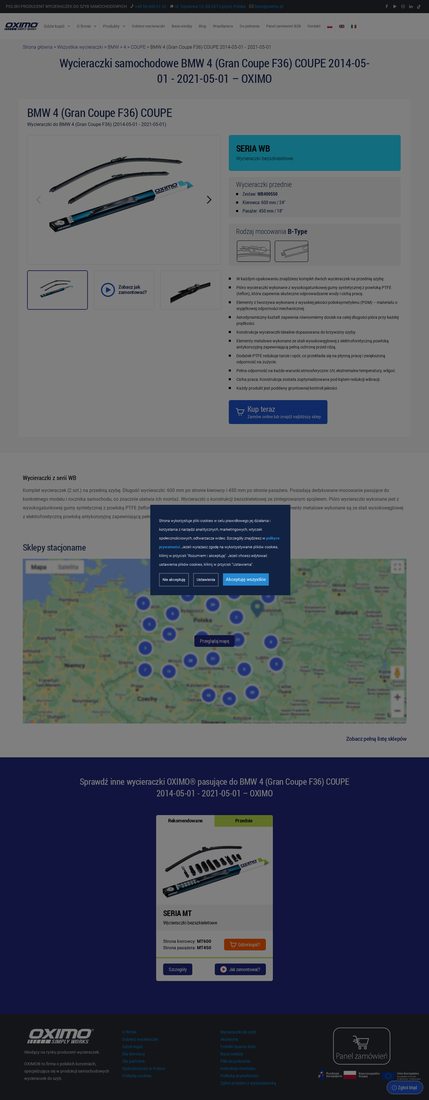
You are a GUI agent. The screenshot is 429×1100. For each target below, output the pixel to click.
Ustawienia (206, 579)
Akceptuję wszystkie (246, 579)
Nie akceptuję (174, 579)
